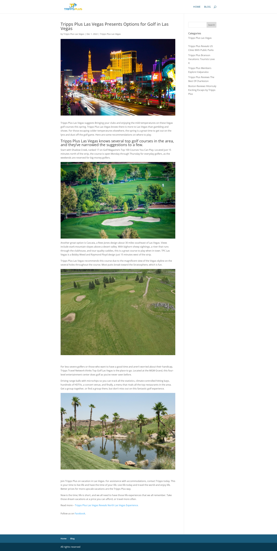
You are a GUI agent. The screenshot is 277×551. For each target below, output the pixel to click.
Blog (207, 7)
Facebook (80, 513)
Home (196, 7)
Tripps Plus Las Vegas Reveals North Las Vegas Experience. (106, 505)
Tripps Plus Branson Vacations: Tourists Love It (201, 59)
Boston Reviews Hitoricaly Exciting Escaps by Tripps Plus (202, 90)
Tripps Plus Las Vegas (73, 34)
